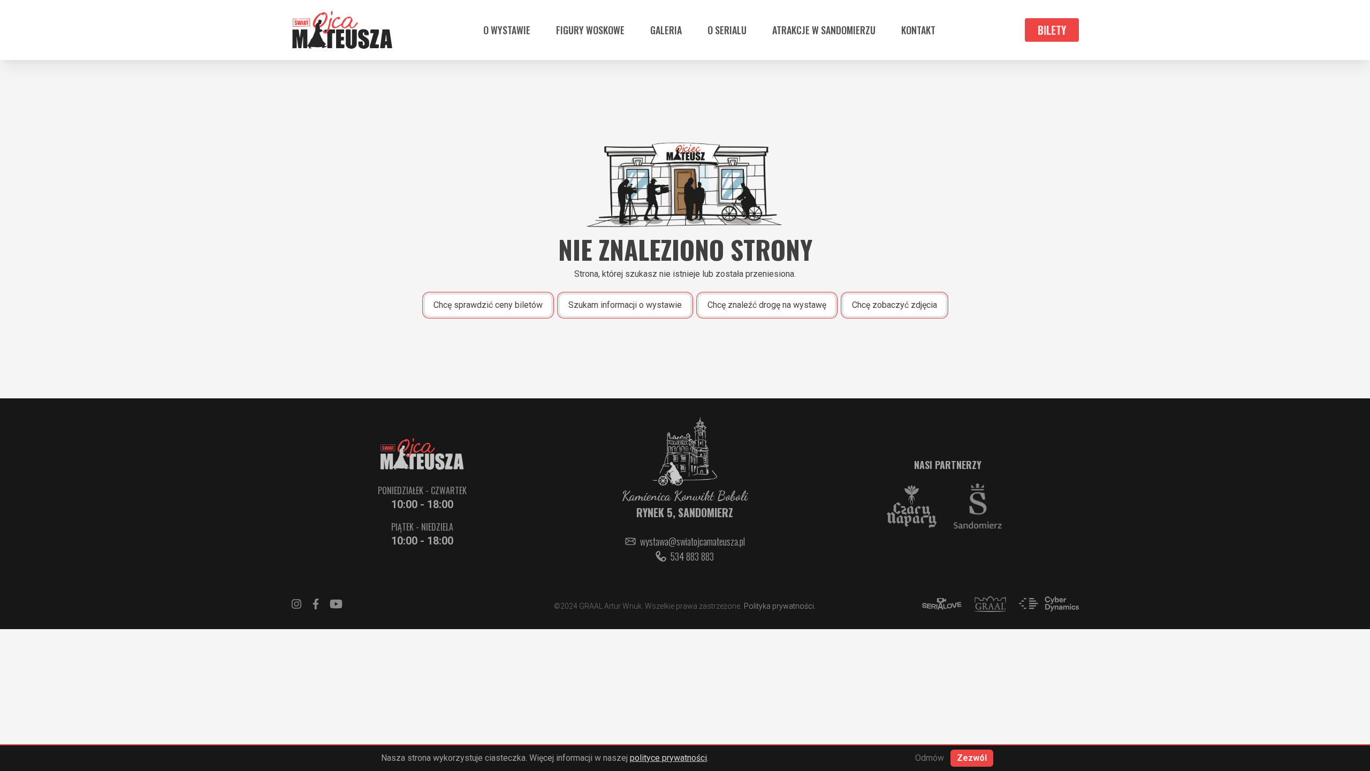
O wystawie (506, 30)
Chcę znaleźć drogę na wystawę (766, 305)
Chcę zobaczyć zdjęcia (894, 305)
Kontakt (918, 30)
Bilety (1052, 30)
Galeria (666, 30)
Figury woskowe (590, 30)
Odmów (929, 758)
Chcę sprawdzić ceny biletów (488, 305)
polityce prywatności (668, 758)
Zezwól (972, 758)
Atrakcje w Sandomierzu (824, 30)
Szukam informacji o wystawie (625, 305)
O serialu (727, 30)
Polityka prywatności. (780, 606)
